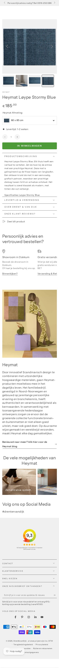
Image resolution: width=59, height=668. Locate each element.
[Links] (4, 3)
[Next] (52, 46)
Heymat (6, 92)
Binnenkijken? (10, 273)
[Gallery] (29, 53)
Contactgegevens (31, 652)
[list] (29, 266)
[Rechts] (54, 3)
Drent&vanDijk (20, 641)
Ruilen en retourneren (42, 648)
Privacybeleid (42, 645)
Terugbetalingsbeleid (23, 645)
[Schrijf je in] (55, 595)
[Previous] (7, 46)
